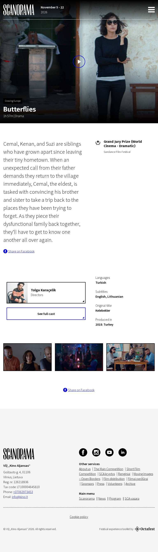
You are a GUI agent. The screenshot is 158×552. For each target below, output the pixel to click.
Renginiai (124, 474)
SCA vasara (132, 498)
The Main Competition (108, 469)
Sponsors (87, 484)
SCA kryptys (107, 474)
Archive (130, 484)
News (102, 498)
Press (100, 484)
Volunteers (115, 484)
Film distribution (114, 479)
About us (85, 469)
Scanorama (87, 498)
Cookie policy (79, 517)
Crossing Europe (13, 100)
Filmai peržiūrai (138, 479)
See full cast (46, 314)
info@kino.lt (20, 497)
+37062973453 (23, 492)
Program (115, 498)
